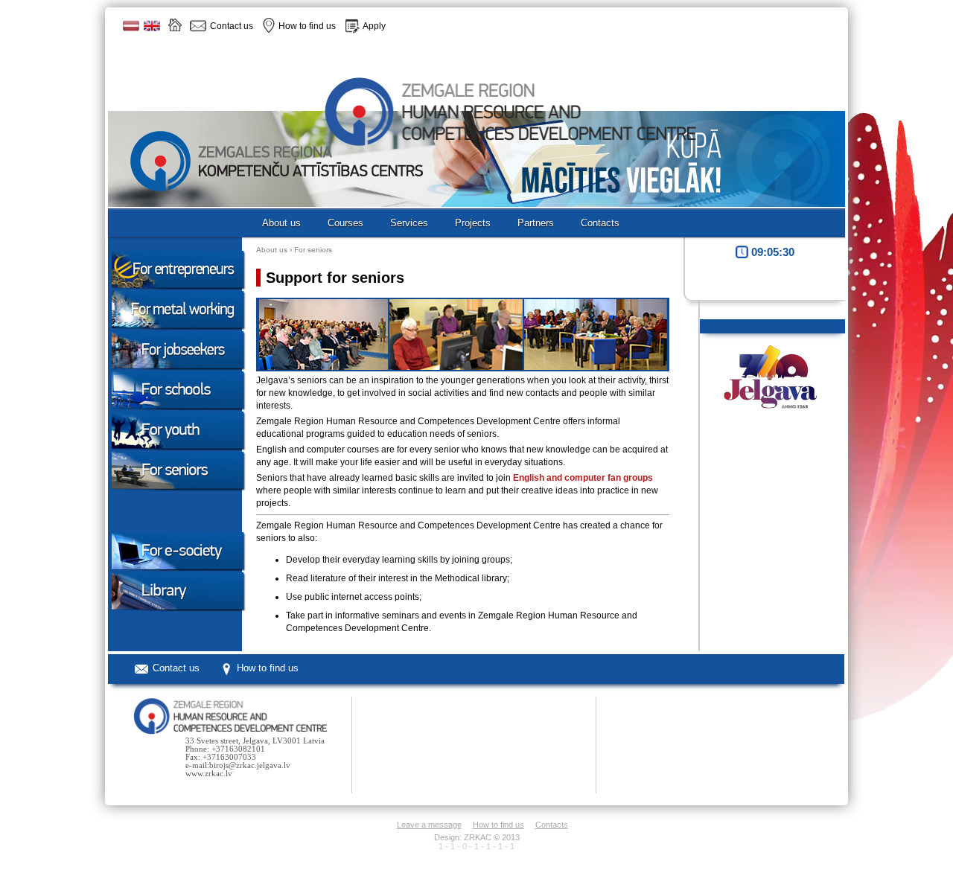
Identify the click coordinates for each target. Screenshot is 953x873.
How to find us (268, 668)
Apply (374, 26)
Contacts (551, 824)
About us (271, 250)
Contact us (176, 668)
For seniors (313, 250)
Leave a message (429, 824)
